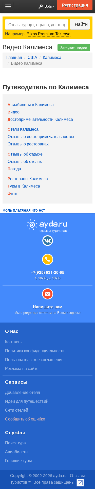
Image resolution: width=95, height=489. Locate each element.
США (32, 57)
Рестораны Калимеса (28, 178)
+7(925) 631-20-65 (47, 272)
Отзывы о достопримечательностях (41, 136)
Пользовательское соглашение (34, 359)
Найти (81, 24)
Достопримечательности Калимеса (40, 119)
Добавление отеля (22, 392)
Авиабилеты (16, 451)
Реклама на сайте (22, 368)
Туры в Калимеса (24, 186)
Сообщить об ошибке (25, 419)
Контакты (14, 342)
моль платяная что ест (24, 210)
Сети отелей (16, 410)
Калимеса (52, 57)
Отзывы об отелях (25, 161)
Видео (14, 112)
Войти (49, 6)
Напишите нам (47, 307)
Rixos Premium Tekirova (48, 34)
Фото (12, 193)
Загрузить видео (73, 47)
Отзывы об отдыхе (25, 154)
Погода (14, 169)
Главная (14, 57)
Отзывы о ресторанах (28, 144)
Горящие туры (18, 460)
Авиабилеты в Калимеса (31, 104)
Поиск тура (15, 443)
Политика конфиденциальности (35, 350)
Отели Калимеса (23, 129)
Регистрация (75, 5)
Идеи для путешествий (26, 401)
